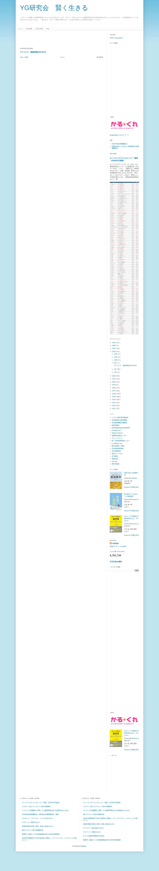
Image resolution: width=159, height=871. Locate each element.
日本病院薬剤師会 (118, 448)
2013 (114, 402)
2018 (114, 388)
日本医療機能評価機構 (119, 423)
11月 (115, 357)
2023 (114, 351)
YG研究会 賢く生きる (54, 7)
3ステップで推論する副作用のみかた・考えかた (131, 518)
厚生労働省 (115, 464)
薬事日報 (115, 459)
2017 (114, 391)
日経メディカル (117, 453)
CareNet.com (116, 430)
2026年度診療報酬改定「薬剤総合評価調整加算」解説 (40, 814)
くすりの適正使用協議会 (120, 417)
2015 (114, 396)
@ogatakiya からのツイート (119, 135)
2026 (114, 342)
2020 (114, 382)
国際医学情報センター (119, 435)
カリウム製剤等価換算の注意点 (93, 836)
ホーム (20, 29)
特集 (47, 29)
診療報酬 (29, 29)
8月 (115, 363)
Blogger (83, 846)
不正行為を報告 (116, 562)
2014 (114, 399)
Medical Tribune (117, 433)
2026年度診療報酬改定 (119, 144)
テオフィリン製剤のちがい (31, 822)
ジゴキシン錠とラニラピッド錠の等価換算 (36, 806)
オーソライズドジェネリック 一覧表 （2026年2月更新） (41, 802)
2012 (114, 405)
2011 (114, 408)
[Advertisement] (59, 39)
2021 (114, 379)
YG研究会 (115, 543)
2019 (114, 385)
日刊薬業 (115, 456)
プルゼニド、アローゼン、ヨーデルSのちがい (37, 818)
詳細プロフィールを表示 (118, 546)
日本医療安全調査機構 (119, 420)
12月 (116, 354)
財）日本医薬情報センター (121, 441)
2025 (114, 345)
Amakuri (134, 478)
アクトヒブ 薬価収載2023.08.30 (33, 52)
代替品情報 (39, 29)
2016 (114, 394)
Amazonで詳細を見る (131, 487)
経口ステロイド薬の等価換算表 (32, 830)
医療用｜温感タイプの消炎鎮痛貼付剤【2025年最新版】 (41, 834)
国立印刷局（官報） (118, 446)
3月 (115, 369)
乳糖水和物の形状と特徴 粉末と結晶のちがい (38, 826)
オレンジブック (117, 438)
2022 (114, 376)
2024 (114, 348)
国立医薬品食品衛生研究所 (121, 428)
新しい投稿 (24, 57)
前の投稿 (100, 57)
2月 (115, 372)
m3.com (114, 461)
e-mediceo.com (117, 443)
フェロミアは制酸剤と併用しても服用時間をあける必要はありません (45, 810)
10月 (116, 360)
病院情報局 (115, 425)
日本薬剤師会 (116, 451)
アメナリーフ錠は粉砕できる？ (93, 828)
